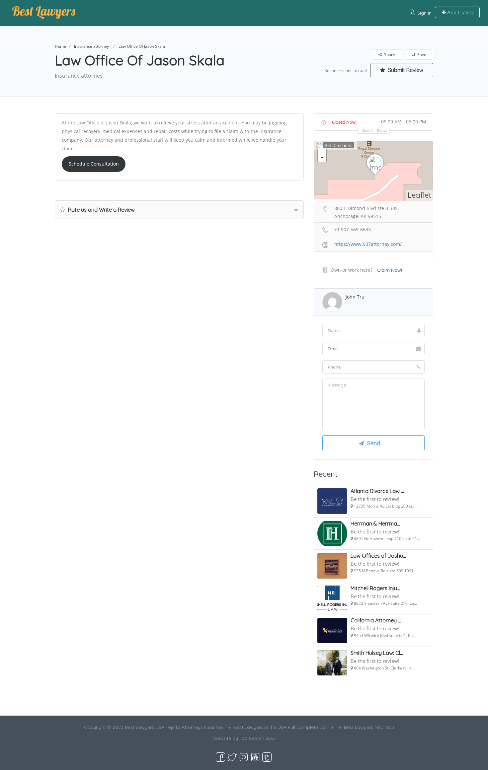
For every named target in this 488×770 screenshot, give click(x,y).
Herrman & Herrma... (375, 523)
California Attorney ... (376, 620)
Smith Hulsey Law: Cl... (377, 653)
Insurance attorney (91, 46)
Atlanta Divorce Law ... (377, 491)
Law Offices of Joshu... (378, 555)
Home (60, 46)
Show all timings (375, 130)
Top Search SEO (257, 738)
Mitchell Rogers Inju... (375, 588)
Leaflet (419, 195)
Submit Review (405, 70)
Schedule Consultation (94, 164)
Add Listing (459, 12)
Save (421, 54)
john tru (355, 297)
